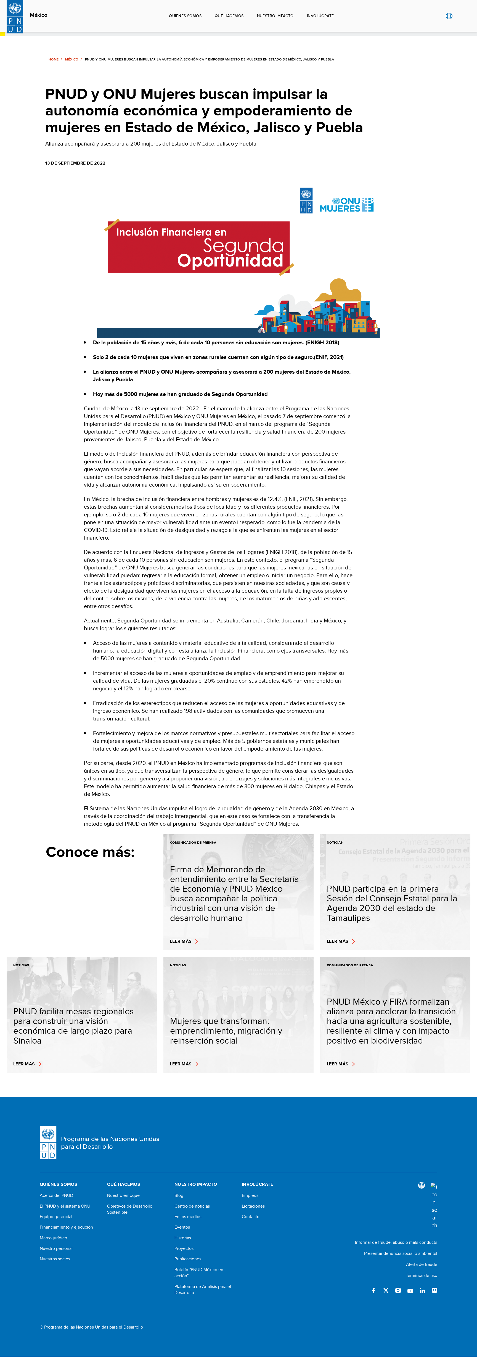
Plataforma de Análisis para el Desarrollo (202, 1290)
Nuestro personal (56, 1248)
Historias (182, 1238)
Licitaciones (253, 1206)
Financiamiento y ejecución (66, 1227)
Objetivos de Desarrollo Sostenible (129, 1209)
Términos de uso (421, 1275)
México (38, 15)
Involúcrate (320, 16)
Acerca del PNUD (56, 1195)
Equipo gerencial (56, 1217)
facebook (374, 1290)
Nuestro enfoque (123, 1195)
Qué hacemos (229, 16)
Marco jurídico (53, 1238)
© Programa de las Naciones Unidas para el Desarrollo (91, 1327)
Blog (178, 1195)
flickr (434, 1290)
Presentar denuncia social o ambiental (400, 1253)
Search (460, 16)
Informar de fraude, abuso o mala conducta (396, 1242)
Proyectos (184, 1248)
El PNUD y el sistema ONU (65, 1206)
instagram (398, 1290)
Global (449, 16)
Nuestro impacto (275, 16)
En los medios (187, 1217)
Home (54, 59)
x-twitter (386, 1290)
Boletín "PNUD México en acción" (198, 1273)
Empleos (250, 1195)
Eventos (182, 1227)
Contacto (250, 1217)
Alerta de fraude (421, 1264)
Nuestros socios (55, 1259)
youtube (410, 1290)
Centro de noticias (192, 1206)
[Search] (434, 1206)
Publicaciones (187, 1259)
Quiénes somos (185, 16)
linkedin (422, 1290)
